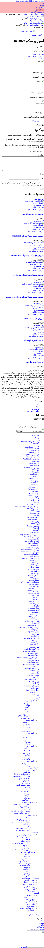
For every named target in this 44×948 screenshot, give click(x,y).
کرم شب (27, 789)
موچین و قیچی (29, 899)
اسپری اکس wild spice (34, 340)
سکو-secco (24, 14)
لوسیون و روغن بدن (23, 819)
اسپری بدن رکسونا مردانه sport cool (28, 236)
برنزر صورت (25, 718)
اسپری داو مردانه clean (34, 318)
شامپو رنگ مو (25, 861)
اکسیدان (27, 856)
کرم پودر (27, 703)
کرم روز (27, 787)
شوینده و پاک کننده (28, 802)
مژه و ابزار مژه (29, 904)
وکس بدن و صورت (23, 830)
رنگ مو (27, 854)
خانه (42, 14)
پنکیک (28, 705)
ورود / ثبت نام (34, 915)
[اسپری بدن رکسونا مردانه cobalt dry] (34, 242)
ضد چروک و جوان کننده (21, 776)
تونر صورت (26, 809)
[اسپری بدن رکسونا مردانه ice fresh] (35, 262)
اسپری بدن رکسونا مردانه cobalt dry (27, 255)
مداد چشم (26, 722)
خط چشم (26, 724)
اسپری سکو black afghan (34, 25)
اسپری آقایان (30, 880)
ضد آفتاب (26, 772)
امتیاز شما (40, 151)
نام (42, 174)
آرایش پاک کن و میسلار (21, 804)
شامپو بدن (26, 817)
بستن (42, 59)
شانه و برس (30, 895)
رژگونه (27, 707)
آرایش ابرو (31, 746)
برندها (30, 14)
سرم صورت (25, 791)
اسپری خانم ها (29, 882)
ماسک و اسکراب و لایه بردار (20, 811)
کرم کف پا (26, 824)
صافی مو (27, 876)
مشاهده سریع (39, 205)
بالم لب (27, 739)
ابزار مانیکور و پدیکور (27, 908)
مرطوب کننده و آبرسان (21, 774)
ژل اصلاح (26, 874)
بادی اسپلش (30, 891)
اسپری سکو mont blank (33, 214)
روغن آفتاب (26, 765)
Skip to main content (36, 1)
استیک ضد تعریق (29, 884)
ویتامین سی (26, 783)
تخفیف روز (40, 10)
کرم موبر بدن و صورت (22, 828)
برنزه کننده (26, 763)
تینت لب (27, 744)
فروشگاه (36, 14)
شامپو (28, 839)
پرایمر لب (26, 742)
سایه (28, 729)
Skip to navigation (22, 1)
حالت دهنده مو (25, 865)
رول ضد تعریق (29, 886)
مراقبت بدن (30, 815)
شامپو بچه (26, 845)
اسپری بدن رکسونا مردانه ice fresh (28, 275)
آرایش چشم (30, 720)
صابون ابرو (26, 759)
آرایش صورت (30, 701)
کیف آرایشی (30, 902)
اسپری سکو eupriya (36, 19)
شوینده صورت (25, 807)
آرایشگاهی (31, 910)
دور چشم (26, 798)
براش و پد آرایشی (28, 897)
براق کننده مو (25, 869)
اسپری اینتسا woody (35, 362)
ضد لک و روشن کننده (22, 778)
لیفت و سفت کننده (23, 785)
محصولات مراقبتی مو (27, 835)
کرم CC (27, 794)
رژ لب (28, 735)
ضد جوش (26, 781)
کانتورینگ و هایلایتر (23, 716)
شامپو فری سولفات (23, 837)
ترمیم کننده (26, 800)
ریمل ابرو (26, 752)
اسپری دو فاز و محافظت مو (19, 850)
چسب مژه (31, 906)
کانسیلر (27, 709)
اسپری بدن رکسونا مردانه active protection (25, 297)
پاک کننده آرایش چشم (22, 813)
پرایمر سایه (26, 731)
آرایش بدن (31, 761)
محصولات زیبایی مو (27, 852)
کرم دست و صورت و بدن (21, 822)
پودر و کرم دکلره (24, 863)
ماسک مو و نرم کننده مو (21, 843)
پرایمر (28, 711)
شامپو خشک (25, 841)
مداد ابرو (27, 748)
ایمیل (41, 178)
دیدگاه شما (39, 155)
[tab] (35, 121)
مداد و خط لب (25, 737)
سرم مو (27, 848)
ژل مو (28, 871)
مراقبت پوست (29, 770)
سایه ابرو (27, 757)
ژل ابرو (27, 755)
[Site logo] (39, 8)
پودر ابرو (27, 750)
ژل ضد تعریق (30, 889)
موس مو (27, 867)
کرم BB (27, 796)
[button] (36, 245)
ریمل (28, 727)
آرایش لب (31, 733)
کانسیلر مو (26, 858)
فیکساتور (27, 714)
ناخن (28, 826)
